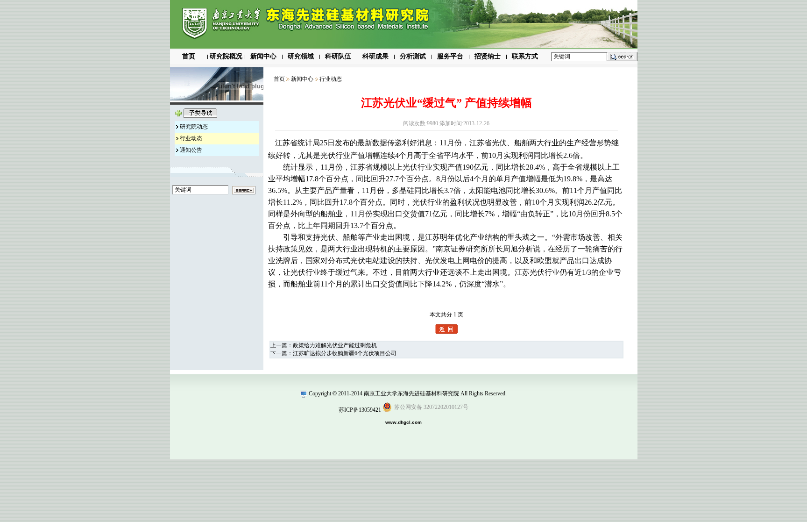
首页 (188, 56)
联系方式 (525, 56)
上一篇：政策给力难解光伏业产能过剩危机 (323, 345)
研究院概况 (226, 56)
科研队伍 (338, 56)
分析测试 (413, 56)
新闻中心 (263, 56)
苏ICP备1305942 (358, 410)
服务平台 (450, 56)
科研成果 (375, 56)
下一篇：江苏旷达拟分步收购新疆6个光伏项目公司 (333, 353)
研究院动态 (194, 126)
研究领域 (301, 56)
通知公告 (191, 150)
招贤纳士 (487, 56)
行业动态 (191, 138)
